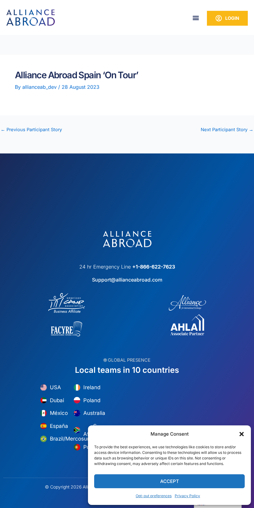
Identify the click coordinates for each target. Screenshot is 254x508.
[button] (242, 434)
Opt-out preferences (154, 495)
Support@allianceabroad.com (127, 280)
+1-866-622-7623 (153, 267)
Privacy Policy (187, 495)
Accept (169, 481)
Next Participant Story (227, 129)
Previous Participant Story (31, 129)
